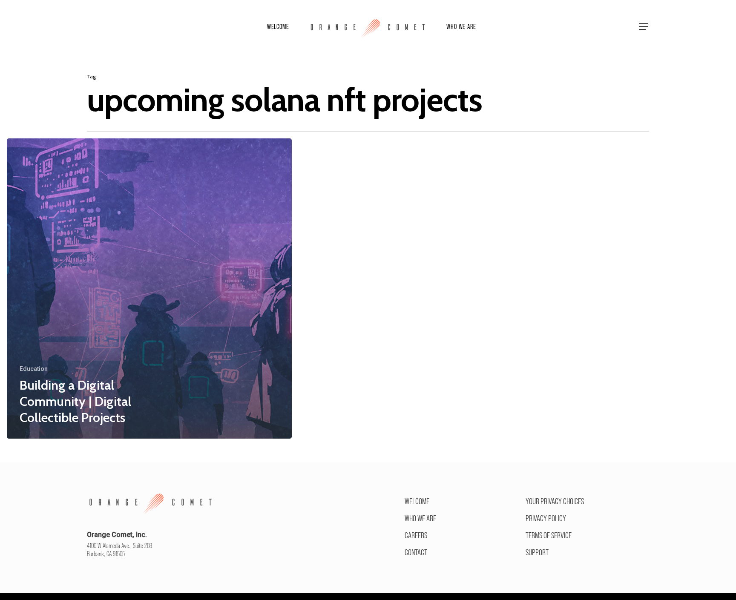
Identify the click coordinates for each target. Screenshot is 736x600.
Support (537, 552)
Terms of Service (549, 535)
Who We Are (420, 518)
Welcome (417, 501)
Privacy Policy (546, 518)
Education (34, 368)
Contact (416, 552)
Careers (416, 535)
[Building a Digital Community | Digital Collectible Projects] (149, 288)
